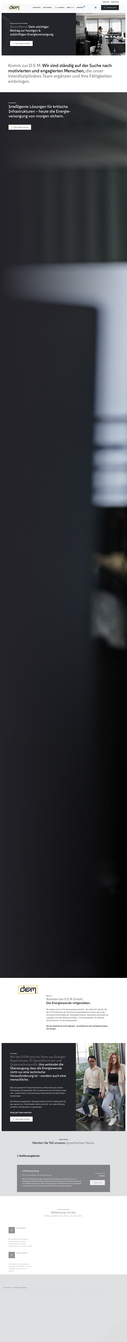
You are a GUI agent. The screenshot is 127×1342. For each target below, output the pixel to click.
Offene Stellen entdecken (22, 43)
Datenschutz (115, 2)
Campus (59, 7)
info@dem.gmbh (111, 7)
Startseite (36, 7)
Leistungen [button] (47, 7)
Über (70, 7)
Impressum (106, 2)
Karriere (80, 7)
